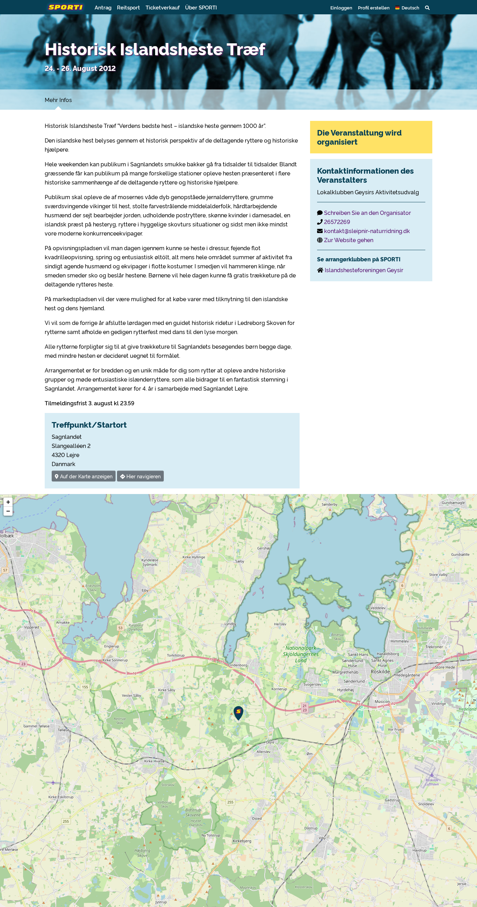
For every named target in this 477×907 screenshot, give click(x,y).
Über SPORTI (201, 7)
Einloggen (341, 7)
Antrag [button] (103, 7)
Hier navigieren (143, 476)
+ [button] (8, 502)
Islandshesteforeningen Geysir (364, 270)
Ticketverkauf (162, 7)
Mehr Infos (58, 99)
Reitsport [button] (128, 7)
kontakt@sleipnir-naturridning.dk (367, 230)
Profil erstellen (374, 7)
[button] (407, 7)
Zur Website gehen (348, 240)
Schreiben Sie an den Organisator (367, 212)
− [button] (8, 511)
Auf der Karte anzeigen (85, 476)
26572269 (337, 221)
